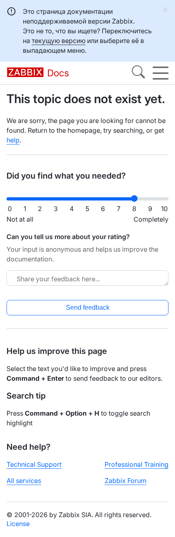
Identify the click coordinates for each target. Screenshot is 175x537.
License (18, 524)
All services (24, 481)
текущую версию (58, 41)
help (13, 140)
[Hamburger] (160, 73)
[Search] (138, 73)
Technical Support (34, 464)
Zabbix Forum (126, 481)
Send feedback (87, 307)
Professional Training (136, 464)
